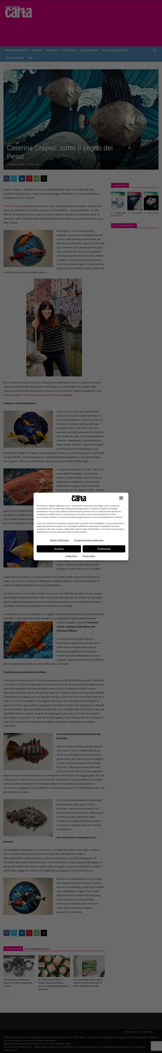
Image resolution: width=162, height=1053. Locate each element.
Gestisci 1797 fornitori (59, 540)
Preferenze (104, 548)
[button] (121, 498)
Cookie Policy (71, 556)
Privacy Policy (88, 556)
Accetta (59, 548)
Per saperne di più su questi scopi (88, 540)
